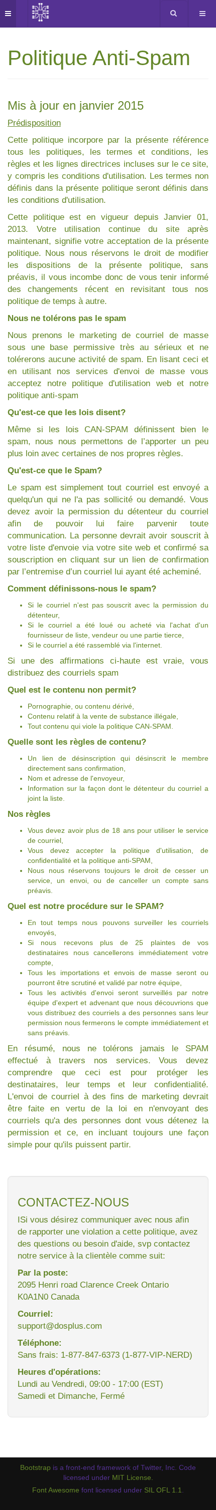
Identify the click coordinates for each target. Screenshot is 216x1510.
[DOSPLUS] (40, 12)
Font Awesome (55, 1490)
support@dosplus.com (60, 1326)
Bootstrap (35, 1467)
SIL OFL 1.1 (163, 1490)
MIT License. (132, 1477)
